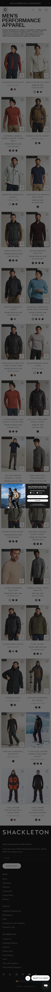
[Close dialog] (48, 485)
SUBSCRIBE (37, 500)
